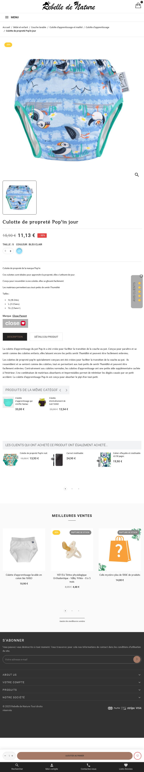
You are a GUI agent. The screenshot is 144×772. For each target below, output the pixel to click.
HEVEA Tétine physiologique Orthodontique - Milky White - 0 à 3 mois (71, 578)
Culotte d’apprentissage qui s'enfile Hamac (23, 401)
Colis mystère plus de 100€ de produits (119, 574)
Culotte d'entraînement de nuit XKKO (57, 401)
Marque (7, 315)
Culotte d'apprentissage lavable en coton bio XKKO (24, 576)
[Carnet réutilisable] (57, 460)
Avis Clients (134, 291)
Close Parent (19, 315)
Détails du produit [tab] (46, 336)
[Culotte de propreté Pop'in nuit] (11, 460)
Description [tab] (15, 336)
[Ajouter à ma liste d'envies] (137, 756)
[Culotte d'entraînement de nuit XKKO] (42, 402)
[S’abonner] (136, 659)
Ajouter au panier (75, 755)
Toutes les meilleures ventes (72, 621)
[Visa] (138, 708)
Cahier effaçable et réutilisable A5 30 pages (126, 454)
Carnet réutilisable (75, 453)
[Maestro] (110, 708)
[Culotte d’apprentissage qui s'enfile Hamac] (8, 402)
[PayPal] (117, 708)
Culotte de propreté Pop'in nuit (33, 453)
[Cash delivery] (131, 708)
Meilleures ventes (72, 516)
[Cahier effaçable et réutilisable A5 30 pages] (104, 460)
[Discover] (124, 708)
